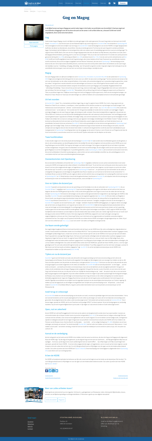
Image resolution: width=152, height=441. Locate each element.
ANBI (116, 421)
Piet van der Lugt (49, 25)
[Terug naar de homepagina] (35, 3)
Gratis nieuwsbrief (51, 400)
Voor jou (86, 3)
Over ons (103, 3)
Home (61, 3)
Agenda (30, 426)
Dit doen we (69, 3)
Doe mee (78, 3)
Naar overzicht (33, 42)
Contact (30, 429)
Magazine (61, 400)
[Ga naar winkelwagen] (114, 3)
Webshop (95, 3)
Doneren (123, 3)
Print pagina (34, 46)
